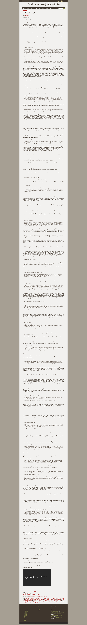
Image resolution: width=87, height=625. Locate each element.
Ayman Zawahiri (32, 598)
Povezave (46, 8)
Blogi (39, 8)
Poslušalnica (25, 613)
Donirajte (25, 620)
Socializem (36, 601)
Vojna (24, 602)
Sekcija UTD (28, 0)
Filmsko (25, 619)
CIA (41, 598)
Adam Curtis (27, 15)
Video (63, 601)
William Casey (27, 602)
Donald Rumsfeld (55, 598)
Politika (51, 600)
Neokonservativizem (41, 600)
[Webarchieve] (61, 1)
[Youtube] (60, 1)
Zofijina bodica (26, 611)
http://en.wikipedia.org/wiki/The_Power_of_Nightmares (31, 591)
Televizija (50, 601)
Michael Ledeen (35, 600)
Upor (60, 601)
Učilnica (32, 0)
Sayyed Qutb (32, 601)
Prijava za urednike (37, 623)
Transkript (57, 601)
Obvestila (25, 608)
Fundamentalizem (30, 599)
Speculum (25, 617)
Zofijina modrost (26, 610)
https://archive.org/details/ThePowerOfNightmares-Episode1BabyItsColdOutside (34, 590)
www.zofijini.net (43, 565)
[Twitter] (64, 1)
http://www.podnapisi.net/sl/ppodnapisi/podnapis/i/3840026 (31, 594)
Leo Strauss (62, 599)
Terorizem (54, 601)
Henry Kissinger (36, 599)
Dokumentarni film (50, 598)
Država (60, 598)
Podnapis (24, 593)
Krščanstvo (58, 599)
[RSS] (58, 1)
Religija (60, 600)
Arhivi (50, 8)
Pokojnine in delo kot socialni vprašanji (57, 617)
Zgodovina (38, 602)
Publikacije (25, 614)
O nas (28, 8)
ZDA (36, 602)
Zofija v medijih (26, 609)
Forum (43, 8)
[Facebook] (62, 1)
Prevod (54, 600)
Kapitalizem (47, 599)
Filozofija (26, 599)
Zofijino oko (25, 612)
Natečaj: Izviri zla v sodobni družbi (56, 608)
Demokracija (44, 598)
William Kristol (32, 602)
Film (23, 599)
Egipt (63, 598)
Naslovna (24, 8)
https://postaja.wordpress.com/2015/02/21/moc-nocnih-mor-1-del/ (38, 596)
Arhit (63, 623)
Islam (44, 599)
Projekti (36, 8)
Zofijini (24, 0)
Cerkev (39, 598)
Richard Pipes (27, 601)
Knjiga (51, 599)
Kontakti (32, 8)
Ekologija (25, 618)
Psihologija (56, 600)
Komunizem (54, 599)
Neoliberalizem (47, 600)
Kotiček (25, 616)
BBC (36, 598)
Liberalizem (25, 600)
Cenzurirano (25, 615)
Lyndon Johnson (29, 600)
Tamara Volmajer (45, 601)
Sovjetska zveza (40, 601)
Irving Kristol (41, 599)
